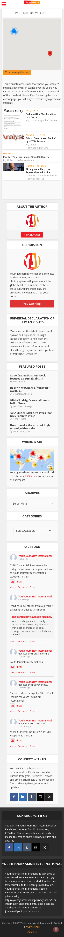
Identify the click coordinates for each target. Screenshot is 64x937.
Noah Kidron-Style (39, 148)
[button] (50, 54)
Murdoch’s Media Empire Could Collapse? (26, 156)
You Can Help (32, 304)
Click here (32, 476)
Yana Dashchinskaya (22, 406)
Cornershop (33, 926)
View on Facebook (18, 587)
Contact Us (32, 931)
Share (32, 587)
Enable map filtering (17, 72)
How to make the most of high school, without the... (30, 427)
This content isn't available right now (32, 616)
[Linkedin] (23, 797)
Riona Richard (19, 419)
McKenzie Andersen (22, 394)
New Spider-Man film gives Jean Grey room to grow (31, 414)
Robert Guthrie (50, 120)
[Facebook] (14, 797)
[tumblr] (32, 797)
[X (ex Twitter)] (49, 797)
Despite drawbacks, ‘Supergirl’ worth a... (30, 389)
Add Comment (51, 175)
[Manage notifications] (56, 929)
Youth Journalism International (35, 555)
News (42, 134)
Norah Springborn (21, 431)
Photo (19, 581)
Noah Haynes (19, 381)
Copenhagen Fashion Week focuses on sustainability (28, 377)
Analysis (30, 110)
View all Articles (32, 234)
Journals (30, 165)
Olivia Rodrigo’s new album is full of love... (30, 402)
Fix (36, 110)
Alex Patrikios (37, 179)
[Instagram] (41, 797)
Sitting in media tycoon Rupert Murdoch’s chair (39, 171)
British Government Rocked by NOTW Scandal (41, 140)
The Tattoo (40, 165)
